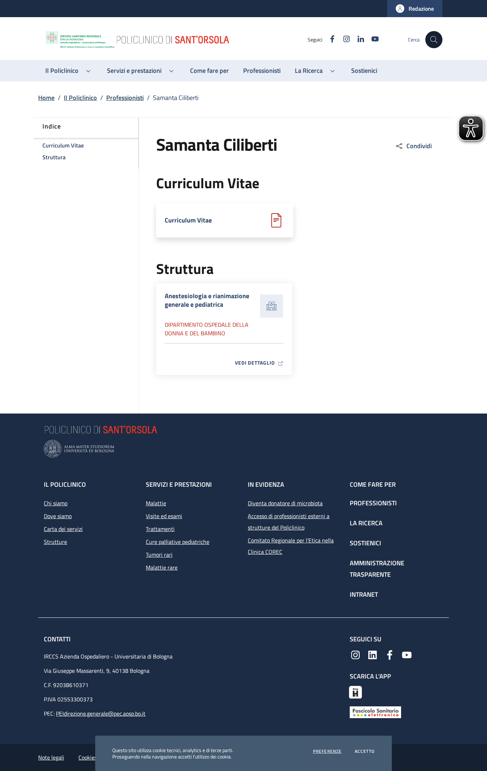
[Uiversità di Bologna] (243, 448)
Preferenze (327, 751)
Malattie (156, 503)
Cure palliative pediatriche (177, 541)
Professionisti (125, 97)
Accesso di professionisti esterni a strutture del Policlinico (288, 522)
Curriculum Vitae (188, 220)
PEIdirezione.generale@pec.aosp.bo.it (100, 713)
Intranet (364, 594)
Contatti (58, 639)
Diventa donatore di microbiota (285, 503)
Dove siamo (58, 516)
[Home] (176, 39)
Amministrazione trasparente (377, 568)
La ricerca (366, 523)
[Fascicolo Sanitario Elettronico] (375, 711)
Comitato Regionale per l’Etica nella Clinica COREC (291, 546)
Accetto (365, 751)
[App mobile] (355, 691)
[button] (414, 8)
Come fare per (373, 484)
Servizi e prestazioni (179, 484)
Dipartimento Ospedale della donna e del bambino (206, 328)
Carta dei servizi (63, 529)
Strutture (55, 541)
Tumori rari (159, 554)
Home (46, 97)
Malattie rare (162, 567)
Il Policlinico (80, 97)
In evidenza (266, 484)
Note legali (51, 757)
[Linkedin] (372, 654)
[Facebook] (389, 654)
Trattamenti (160, 529)
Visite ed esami (164, 516)
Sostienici (365, 543)
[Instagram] (355, 654)
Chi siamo (55, 503)
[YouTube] (406, 654)
